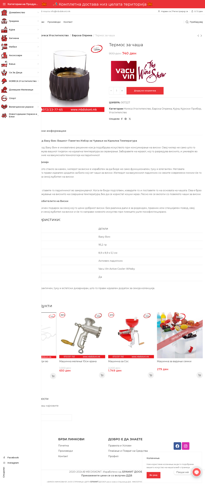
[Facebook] (177, 446)
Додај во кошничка (145, 90)
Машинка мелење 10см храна (77, 361)
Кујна (176, 108)
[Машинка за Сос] (131, 335)
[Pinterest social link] (126, 119)
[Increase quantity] (122, 90)
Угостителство (118, 112)
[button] (53, 376)
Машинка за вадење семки (174, 361)
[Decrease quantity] (111, 90)
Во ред (153, 475)
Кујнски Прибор (191, 108)
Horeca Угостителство (54, 35)
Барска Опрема (82, 35)
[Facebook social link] (122, 119)
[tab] (44, 131)
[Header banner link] (106, 4)
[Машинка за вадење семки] (180, 335)
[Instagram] (185, 446)
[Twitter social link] (130, 119)
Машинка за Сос (118, 361)
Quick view (51, 318)
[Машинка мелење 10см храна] (82, 335)
